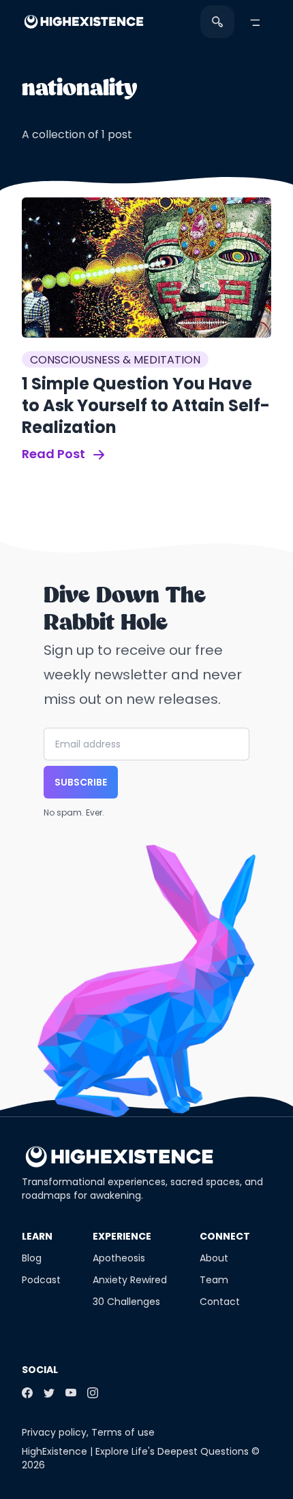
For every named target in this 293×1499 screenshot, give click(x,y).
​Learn (37, 1236)
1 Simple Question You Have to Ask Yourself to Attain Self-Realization (146, 405)
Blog (32, 1258)
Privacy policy (54, 1432)
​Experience (122, 1236)
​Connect (225, 1236)
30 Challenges (126, 1301)
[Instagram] (92, 1392)
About (214, 1258)
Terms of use (123, 1432)
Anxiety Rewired (130, 1280)
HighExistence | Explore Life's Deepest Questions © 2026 (141, 1458)
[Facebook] (27, 1392)
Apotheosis (119, 1258)
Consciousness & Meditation (115, 360)
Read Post (55, 453)
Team (214, 1280)
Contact (220, 1301)
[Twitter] (49, 1392)
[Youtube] (70, 1392)
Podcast (41, 1280)
